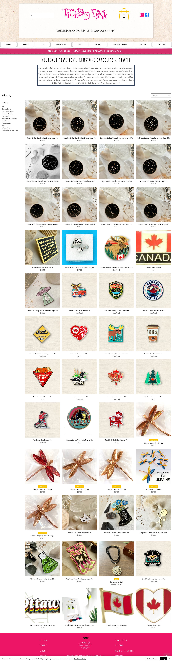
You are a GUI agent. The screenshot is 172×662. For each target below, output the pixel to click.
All (3, 107)
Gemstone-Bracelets (8, 111)
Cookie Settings (152, 659)
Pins (3, 125)
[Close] (169, 658)
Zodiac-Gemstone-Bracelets (10, 130)
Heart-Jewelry (6, 116)
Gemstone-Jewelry (7, 114)
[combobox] (161, 95)
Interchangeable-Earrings (9, 118)
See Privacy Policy (80, 659)
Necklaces (5, 121)
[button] (124, 14)
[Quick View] (42, 118)
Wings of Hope (6, 128)
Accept (163, 659)
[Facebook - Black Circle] (87, 638)
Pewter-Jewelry (6, 123)
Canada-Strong (6, 109)
